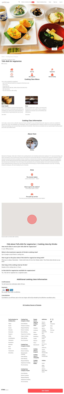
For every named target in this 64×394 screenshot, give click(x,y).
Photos (54, 49)
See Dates (45, 391)
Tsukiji (35, 338)
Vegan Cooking (24, 336)
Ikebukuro (36, 336)
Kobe (9, 348)
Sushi (43, 363)
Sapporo (10, 334)
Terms (51, 332)
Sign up (55, 2)
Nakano (35, 340)
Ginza (35, 342)
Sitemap (52, 330)
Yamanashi (11, 350)
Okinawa (10, 344)
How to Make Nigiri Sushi (44, 370)
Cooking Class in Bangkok (36, 350)
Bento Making (24, 332)
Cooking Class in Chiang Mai (36, 356)
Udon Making (24, 358)
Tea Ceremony (24, 340)
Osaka (10, 327)
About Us (44, 347)
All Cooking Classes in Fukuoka (32, 305)
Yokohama (10, 340)
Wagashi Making (25, 327)
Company (52, 323)
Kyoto (9, 325)
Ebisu (35, 332)
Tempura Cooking (25, 325)
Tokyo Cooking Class (41, 2)
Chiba (9, 336)
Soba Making (24, 338)
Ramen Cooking (25, 330)
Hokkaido (10, 332)
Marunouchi (36, 344)
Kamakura (10, 342)
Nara (9, 346)
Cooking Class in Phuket (35, 362)
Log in (61, 2)
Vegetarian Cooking (25, 334)
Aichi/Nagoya (11, 338)
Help (50, 2)
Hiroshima (10, 352)
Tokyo (9, 323)
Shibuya (35, 334)
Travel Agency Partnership (44, 351)
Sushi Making (24, 323)
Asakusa (36, 330)
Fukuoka (5, 63)
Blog (51, 328)
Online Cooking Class (27, 2)
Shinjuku (36, 328)
